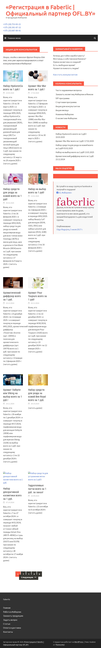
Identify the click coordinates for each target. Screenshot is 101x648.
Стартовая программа (66, 102)
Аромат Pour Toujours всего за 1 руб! (37, 296)
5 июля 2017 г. (76, 229)
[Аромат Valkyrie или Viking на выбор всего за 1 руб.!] (13, 379)
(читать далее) (10, 163)
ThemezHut (59, 645)
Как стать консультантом (65, 74)
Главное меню (14, 38)
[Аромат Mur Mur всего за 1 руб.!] (38, 75)
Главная (6, 607)
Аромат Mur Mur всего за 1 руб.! (70, 141)
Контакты (8, 632)
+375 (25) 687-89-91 (12, 30)
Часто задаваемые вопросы (69, 90)
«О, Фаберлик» (65, 192)
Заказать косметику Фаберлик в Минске (74, 94)
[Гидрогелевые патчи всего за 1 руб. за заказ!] (38, 476)
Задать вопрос (10, 620)
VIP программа (62, 98)
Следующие (27, 577)
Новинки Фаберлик (65, 114)
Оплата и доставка (12, 627)
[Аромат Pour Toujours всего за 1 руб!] (38, 282)
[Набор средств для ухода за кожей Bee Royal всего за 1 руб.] (38, 379)
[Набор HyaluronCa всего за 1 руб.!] (13, 75)
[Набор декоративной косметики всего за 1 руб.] (13, 477)
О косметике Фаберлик (66, 118)
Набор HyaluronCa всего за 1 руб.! (71, 134)
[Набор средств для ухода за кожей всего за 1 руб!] (13, 179)
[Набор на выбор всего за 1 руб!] (38, 179)
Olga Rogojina (63, 229)
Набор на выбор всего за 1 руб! (70, 152)
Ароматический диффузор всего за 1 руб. (12, 296)
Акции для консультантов (68, 106)
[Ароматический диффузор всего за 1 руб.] (13, 282)
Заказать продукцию (13, 615)
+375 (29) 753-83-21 (12, 24)
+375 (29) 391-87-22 (12, 27)
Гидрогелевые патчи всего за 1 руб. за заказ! (37, 489)
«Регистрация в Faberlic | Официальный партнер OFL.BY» (50, 10)
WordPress (78, 642)
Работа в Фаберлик (12, 612)
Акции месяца (62, 110)
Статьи (6, 623)
